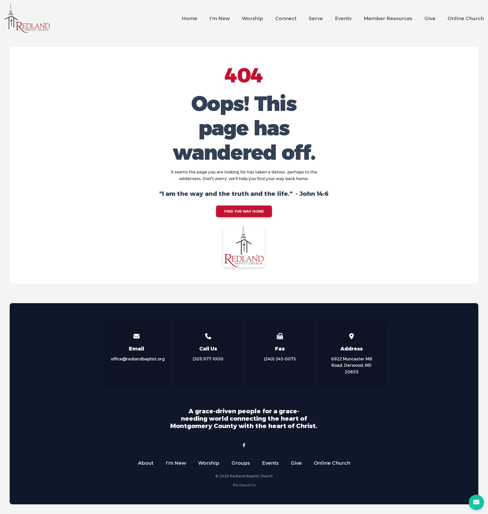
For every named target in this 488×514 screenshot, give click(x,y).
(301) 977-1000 (208, 359)
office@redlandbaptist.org (138, 359)
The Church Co (244, 485)
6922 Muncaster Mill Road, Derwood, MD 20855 (351, 365)
